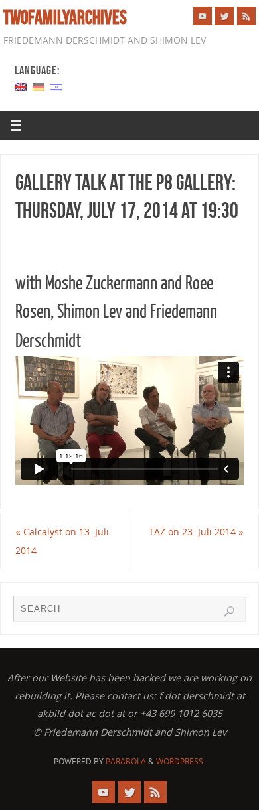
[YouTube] (202, 16)
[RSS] (246, 16)
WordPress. (180, 761)
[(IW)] (56, 86)
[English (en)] (21, 86)
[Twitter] (224, 16)
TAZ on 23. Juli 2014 (196, 531)
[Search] (229, 611)
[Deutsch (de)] (38, 86)
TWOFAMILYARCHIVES (65, 17)
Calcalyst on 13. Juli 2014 (62, 540)
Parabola (126, 761)
